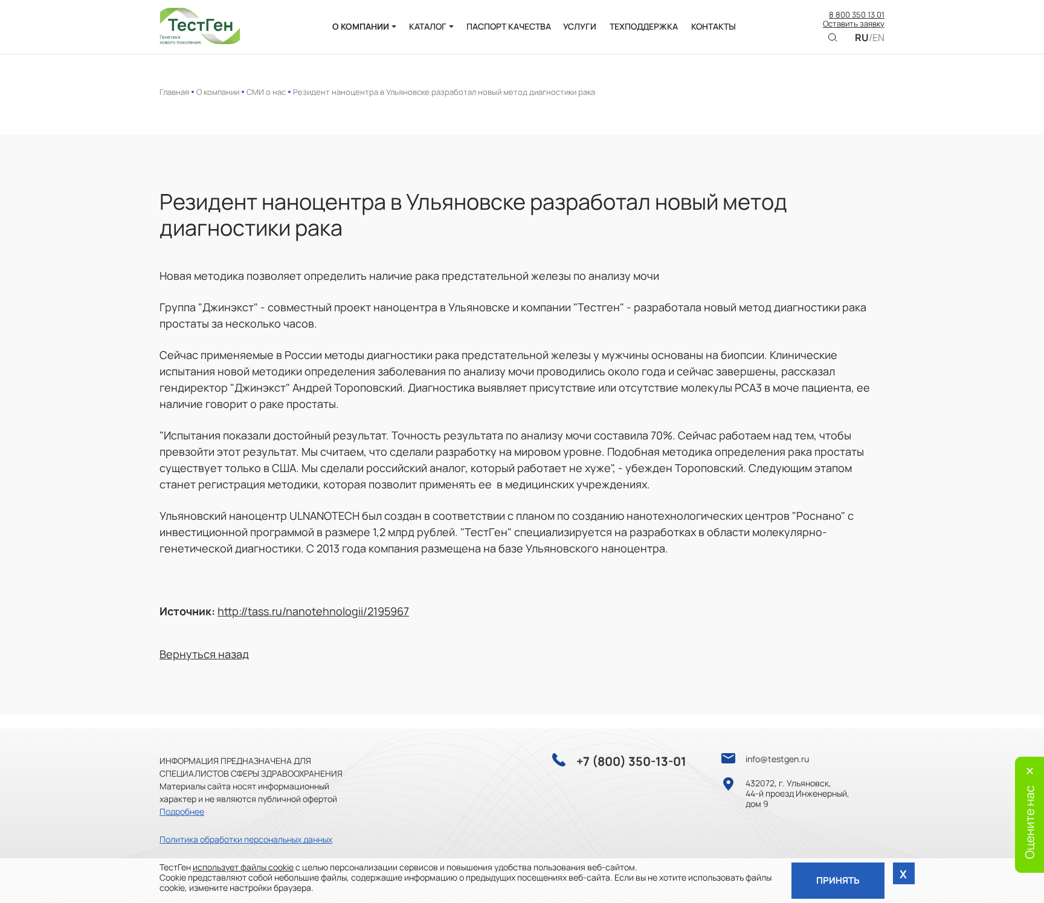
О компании (217, 91)
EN (878, 38)
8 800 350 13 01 (856, 15)
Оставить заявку (853, 24)
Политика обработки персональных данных (246, 839)
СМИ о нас (266, 91)
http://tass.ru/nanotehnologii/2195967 (313, 611)
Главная (174, 91)
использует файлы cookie (243, 867)
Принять (838, 880)
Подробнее (182, 811)
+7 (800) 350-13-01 (631, 761)
